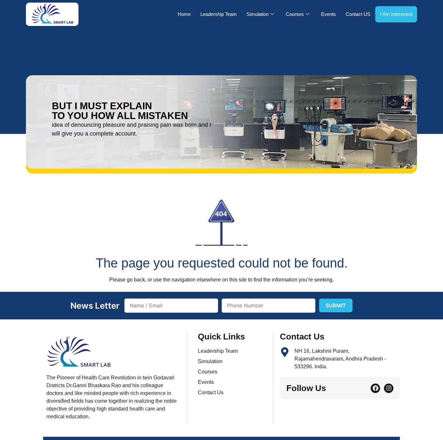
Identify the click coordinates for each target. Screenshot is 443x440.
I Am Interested (396, 14)
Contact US (358, 14)
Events (328, 14)
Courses (295, 14)
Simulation (257, 14)
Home (184, 14)
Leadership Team (218, 14)
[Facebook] (375, 388)
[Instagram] (388, 388)
